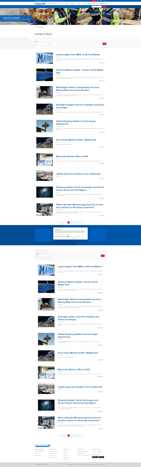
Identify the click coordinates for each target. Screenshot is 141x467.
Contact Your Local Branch (82, 451)
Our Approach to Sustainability (93, 3)
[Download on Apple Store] (95, 457)
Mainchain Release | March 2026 (72, 156)
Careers (51, 0)
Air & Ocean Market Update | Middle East (76, 139)
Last (81, 222)
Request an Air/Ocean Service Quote (84, 455)
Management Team (38, 455)
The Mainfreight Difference (52, 3)
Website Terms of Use (70, 464)
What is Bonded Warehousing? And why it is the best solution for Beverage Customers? (79, 206)
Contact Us (55, 0)
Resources (78, 3)
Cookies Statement (87, 464)
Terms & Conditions (79, 464)
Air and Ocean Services (53, 453)
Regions (36, 41)
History (36, 453)
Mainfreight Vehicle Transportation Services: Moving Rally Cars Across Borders (78, 88)
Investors (47, 0)
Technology (72, 3)
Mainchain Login (60, 0)
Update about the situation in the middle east (78, 174)
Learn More (102, 62)
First (60, 222)
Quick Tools (103, 3)
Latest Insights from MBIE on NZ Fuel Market (78, 54)
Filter (104, 43)
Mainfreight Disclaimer (102, 464)
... (76, 222)
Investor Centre (66, 455)
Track (104, 6)
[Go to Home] (42, 446)
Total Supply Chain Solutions (54, 451)
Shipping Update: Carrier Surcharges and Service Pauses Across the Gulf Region (80, 188)
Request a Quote (80, 453)
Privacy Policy (94, 464)
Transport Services (52, 455)
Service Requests (66, 457)
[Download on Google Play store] (101, 457)
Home (44, 0)
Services (60, 3)
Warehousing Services (53, 457)
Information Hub (66, 451)
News (64, 453)
